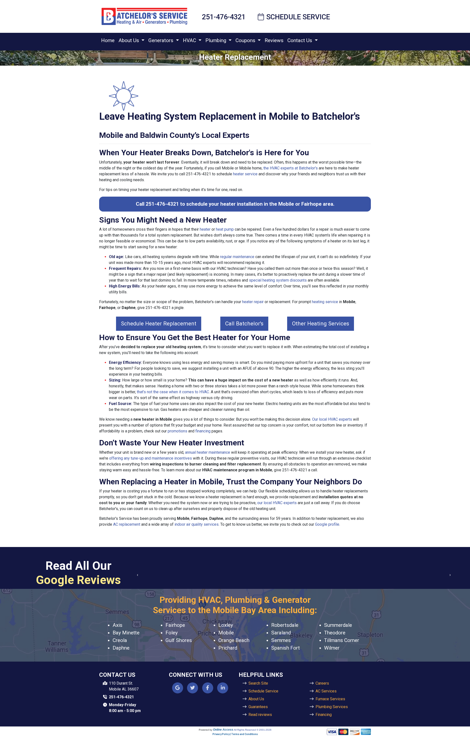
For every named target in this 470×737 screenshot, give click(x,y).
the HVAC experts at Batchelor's (290, 168)
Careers (322, 683)
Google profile (327, 524)
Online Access (223, 729)
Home (108, 40)
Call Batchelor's (244, 323)
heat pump (225, 229)
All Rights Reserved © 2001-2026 (252, 729)
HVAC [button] (190, 40)
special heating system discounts (278, 280)
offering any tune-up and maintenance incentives (150, 458)
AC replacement (126, 524)
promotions (177, 431)
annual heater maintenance (207, 452)
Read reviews (260, 714)
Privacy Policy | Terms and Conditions (235, 734)
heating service (325, 301)
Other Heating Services (320, 323)
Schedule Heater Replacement (158, 323)
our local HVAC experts (277, 502)
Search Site (258, 683)
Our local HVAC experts (332, 419)
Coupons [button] (246, 40)
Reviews (274, 40)
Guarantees (258, 706)
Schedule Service (298, 17)
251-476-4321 (224, 17)
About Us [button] (129, 40)
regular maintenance (237, 256)
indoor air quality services (197, 524)
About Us (256, 699)
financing (203, 431)
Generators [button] (161, 40)
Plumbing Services (332, 706)
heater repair (253, 301)
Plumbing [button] (216, 40)
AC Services (326, 691)
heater (205, 229)
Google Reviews (78, 580)
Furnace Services (330, 699)
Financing (324, 714)
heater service (245, 174)
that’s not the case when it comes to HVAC (173, 392)
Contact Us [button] (300, 40)
